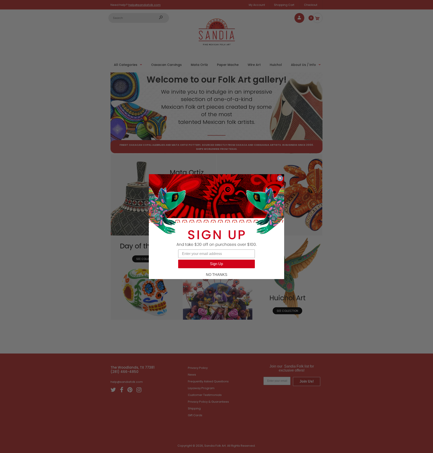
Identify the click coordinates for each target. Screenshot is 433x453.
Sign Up (216, 264)
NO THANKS (216, 275)
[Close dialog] (280, 178)
